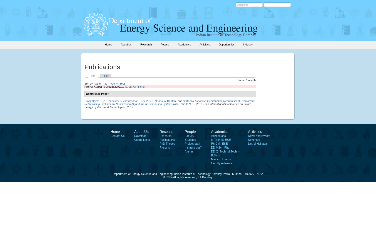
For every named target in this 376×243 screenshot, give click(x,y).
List (93, 75)
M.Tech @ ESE (221, 139)
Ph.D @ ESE (219, 143)
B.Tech (215, 155)
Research (165, 135)
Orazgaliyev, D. (93, 101)
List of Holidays (258, 143)
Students (190, 139)
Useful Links (142, 139)
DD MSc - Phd (220, 147)
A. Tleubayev (111, 101)
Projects (164, 147)
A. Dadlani (170, 101)
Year (122, 83)
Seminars (254, 139)
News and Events (259, 135)
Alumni (189, 151)
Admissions (218, 135)
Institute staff (193, 147)
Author (98, 83)
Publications (167, 139)
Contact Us (118, 135)
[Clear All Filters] (134, 86)
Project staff (192, 143)
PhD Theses (167, 143)
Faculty (189, 135)
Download (140, 135)
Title (104, 83)
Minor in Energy (221, 159)
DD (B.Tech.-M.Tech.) (224, 151)
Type (112, 83)
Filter (106, 75)
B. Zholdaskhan (129, 101)
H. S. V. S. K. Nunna (151, 101)
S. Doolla (188, 101)
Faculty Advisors (221, 163)
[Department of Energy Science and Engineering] (96, 34)
